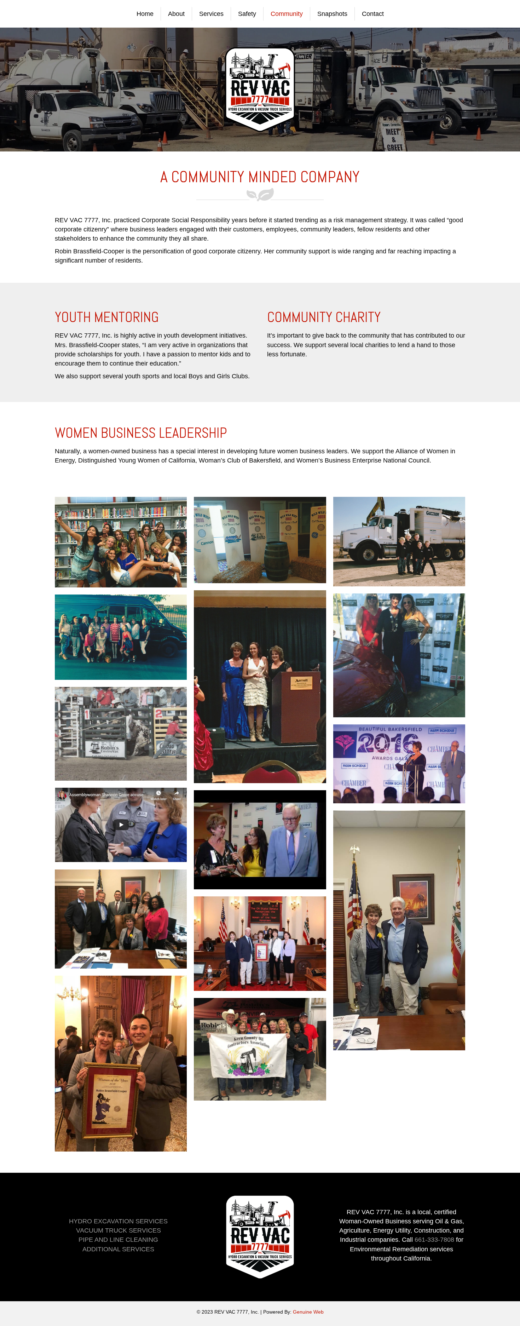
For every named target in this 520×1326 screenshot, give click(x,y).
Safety (247, 13)
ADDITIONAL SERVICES (118, 1249)
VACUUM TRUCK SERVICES (118, 1230)
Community (287, 13)
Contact (373, 13)
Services (211, 13)
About (176, 13)
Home (145, 13)
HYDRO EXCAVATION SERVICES (118, 1221)
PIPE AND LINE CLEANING (118, 1239)
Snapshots (332, 13)
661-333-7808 (434, 1239)
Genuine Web (308, 1312)
